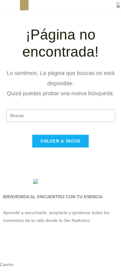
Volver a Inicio (60, 141)
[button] (24, 5)
